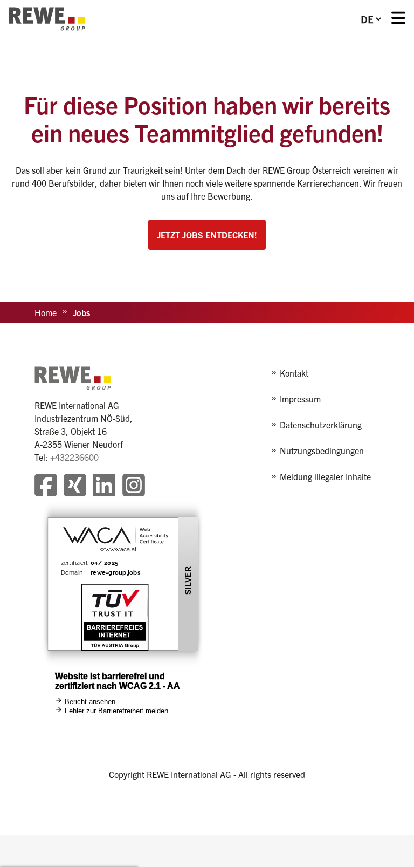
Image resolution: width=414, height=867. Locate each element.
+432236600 (74, 457)
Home (45, 312)
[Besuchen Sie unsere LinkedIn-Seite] (104, 486)
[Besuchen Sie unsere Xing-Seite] (75, 486)
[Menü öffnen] (398, 19)
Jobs (81, 312)
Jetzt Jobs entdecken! (207, 234)
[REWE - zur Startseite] (47, 19)
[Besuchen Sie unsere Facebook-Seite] (45, 486)
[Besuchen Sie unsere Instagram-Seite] (133, 486)
